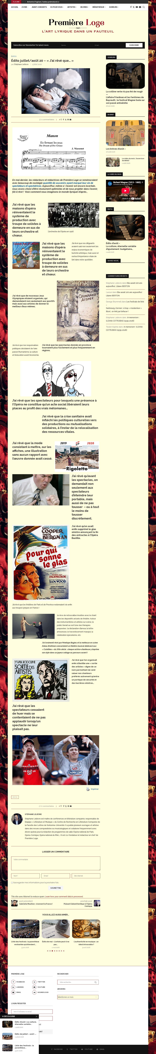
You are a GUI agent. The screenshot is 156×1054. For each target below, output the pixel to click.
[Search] (144, 7)
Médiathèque (98, 7)
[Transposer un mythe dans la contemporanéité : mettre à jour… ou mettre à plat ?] (86, 929)
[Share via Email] (70, 119)
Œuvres (84, 7)
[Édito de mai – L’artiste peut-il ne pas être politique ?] (25, 929)
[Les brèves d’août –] (125, 133)
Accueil (14, 7)
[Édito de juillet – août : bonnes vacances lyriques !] (7, 1036)
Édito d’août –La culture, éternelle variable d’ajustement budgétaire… (121, 246)
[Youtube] (137, 7)
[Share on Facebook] (63, 119)
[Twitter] (134, 7)
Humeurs (113, 7)
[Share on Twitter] (65, 120)
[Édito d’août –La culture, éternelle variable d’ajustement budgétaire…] (125, 228)
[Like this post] (61, 119)
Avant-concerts (39, 7)
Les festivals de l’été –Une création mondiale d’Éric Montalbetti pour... (56, 2)
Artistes (71, 7)
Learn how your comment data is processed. (64, 896)
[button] (23, 2)
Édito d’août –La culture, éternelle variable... (26, 1023)
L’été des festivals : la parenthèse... (24, 1047)
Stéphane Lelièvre (21, 64)
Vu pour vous (56, 7)
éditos (15, 797)
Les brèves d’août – (116, 149)
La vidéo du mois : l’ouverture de (133, 159)
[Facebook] (130, 7)
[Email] (140, 7)
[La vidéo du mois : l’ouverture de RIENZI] (113, 162)
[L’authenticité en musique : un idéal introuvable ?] (56, 929)
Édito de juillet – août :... (25, 1034)
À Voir (24, 7)
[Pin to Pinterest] (68, 119)
